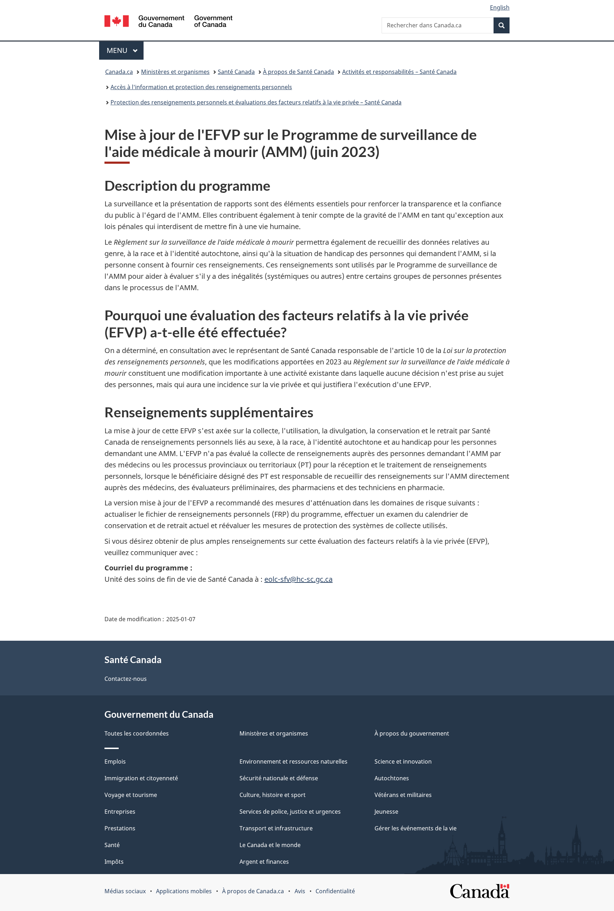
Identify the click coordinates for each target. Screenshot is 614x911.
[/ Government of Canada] (168, 22)
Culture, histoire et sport (272, 795)
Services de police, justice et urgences (290, 811)
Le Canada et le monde (270, 845)
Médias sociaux (125, 891)
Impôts (114, 862)
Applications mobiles (184, 891)
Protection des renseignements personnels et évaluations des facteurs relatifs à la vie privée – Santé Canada (256, 102)
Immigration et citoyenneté (141, 778)
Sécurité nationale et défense (278, 778)
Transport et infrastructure (276, 828)
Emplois (115, 761)
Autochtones (392, 778)
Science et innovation (403, 761)
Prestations (119, 828)
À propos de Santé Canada (298, 72)
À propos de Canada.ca (253, 891)
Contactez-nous (125, 679)
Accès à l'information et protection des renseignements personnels (201, 87)
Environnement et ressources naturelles (293, 761)
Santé (112, 845)
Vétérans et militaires (403, 795)
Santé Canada (236, 72)
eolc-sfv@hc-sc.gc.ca (298, 579)
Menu (125, 50)
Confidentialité (335, 891)
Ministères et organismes (175, 72)
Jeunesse (386, 811)
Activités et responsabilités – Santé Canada (399, 72)
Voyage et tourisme (130, 795)
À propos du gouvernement (412, 733)
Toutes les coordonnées (136, 733)
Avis (300, 891)
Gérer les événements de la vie (416, 828)
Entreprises (119, 811)
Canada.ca (119, 72)
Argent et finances (264, 862)
